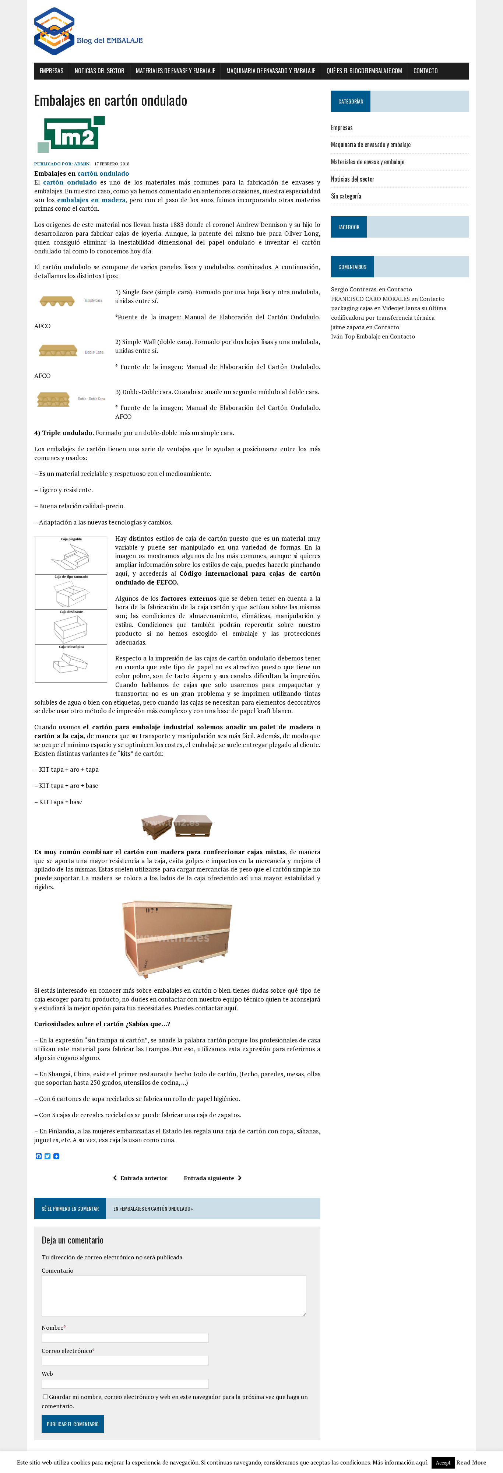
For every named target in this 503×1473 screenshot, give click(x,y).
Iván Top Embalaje (355, 336)
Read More (471, 1462)
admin (81, 163)
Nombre (52, 1327)
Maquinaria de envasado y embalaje (270, 70)
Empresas (51, 70)
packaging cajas (352, 308)
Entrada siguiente (209, 1178)
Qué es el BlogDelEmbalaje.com (364, 70)
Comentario (57, 1270)
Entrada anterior (144, 1178)
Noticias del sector (99, 70)
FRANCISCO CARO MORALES (370, 299)
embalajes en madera (91, 200)
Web (47, 1373)
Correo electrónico (67, 1351)
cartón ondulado (103, 173)
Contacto (426, 70)
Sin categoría (346, 196)
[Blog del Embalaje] (251, 31)
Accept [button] (443, 1462)
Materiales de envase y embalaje (175, 70)
